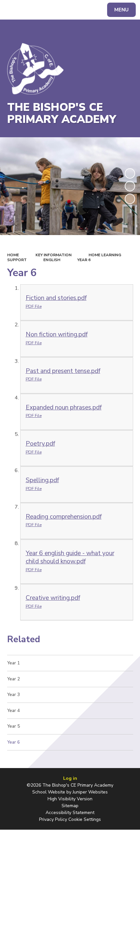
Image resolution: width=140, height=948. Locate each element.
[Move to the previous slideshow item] (130, 186)
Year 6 (84, 259)
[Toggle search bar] (13, 10)
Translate (55, 11)
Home (13, 255)
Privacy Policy (53, 819)
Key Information (53, 255)
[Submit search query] (82, 9)
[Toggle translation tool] (29, 10)
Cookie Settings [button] (84, 819)
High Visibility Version (70, 799)
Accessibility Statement (70, 812)
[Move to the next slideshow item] (130, 199)
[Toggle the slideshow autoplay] (130, 173)
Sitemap (70, 806)
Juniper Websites (90, 792)
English (51, 259)
